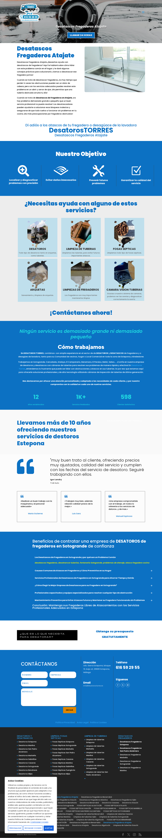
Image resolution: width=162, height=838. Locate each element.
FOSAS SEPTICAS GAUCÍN (80, 808)
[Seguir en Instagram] (128, 685)
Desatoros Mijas (25, 774)
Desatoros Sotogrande (29, 766)
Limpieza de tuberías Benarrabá (90, 814)
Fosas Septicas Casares (62, 759)
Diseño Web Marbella (26, 834)
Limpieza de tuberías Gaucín (125, 825)
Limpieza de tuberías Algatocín (90, 820)
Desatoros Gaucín (130, 803)
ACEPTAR (48, 828)
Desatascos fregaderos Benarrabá (96, 797)
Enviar (69, 710)
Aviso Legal (82, 722)
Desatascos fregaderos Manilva (93, 800)
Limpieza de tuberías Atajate (60, 814)
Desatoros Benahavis (28, 770)
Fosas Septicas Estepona (63, 742)
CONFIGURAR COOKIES (39, 822)
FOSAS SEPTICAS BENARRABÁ (119, 820)
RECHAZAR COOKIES (33, 828)
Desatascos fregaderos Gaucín (62, 800)
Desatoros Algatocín (101, 825)
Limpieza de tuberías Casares (120, 814)
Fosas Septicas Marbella (63, 749)
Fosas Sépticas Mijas (61, 774)
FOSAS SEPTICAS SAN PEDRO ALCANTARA (83, 811)
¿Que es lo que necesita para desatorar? (42, 635)
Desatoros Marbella (27, 755)
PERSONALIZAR (15, 828)
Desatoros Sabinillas (27, 759)
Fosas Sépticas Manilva (62, 763)
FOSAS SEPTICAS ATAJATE (116, 805)
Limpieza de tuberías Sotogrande (114, 817)
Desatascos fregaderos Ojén (123, 800)
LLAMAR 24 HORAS (81, 35)
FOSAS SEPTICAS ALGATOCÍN (89, 805)
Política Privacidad (65, 722)
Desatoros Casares (27, 763)
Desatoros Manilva (27, 745)
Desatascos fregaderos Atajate (64, 797)
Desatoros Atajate (80, 825)
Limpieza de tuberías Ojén (85, 817)
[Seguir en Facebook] (118, 685)
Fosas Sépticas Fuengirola (63, 770)
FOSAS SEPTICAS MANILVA (105, 808)
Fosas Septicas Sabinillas (63, 766)
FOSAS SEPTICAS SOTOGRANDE (116, 811)
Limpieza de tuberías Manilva (57, 817)
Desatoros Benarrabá (89, 803)
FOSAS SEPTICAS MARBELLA (130, 808)
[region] (31, 805)
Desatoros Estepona (27, 742)
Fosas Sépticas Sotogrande (64, 745)
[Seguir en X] (123, 685)
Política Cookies (98, 722)
